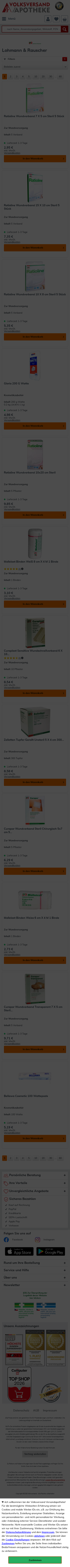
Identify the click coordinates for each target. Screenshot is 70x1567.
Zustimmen (8, 1543)
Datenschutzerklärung (18, 1532)
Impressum (48, 1532)
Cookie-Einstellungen (18, 1540)
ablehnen (39, 1536)
